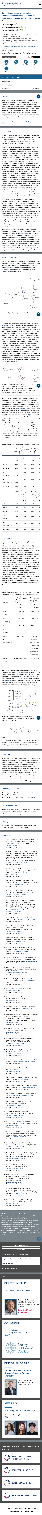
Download (32, 797)
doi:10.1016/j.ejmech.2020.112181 (15, 1168)
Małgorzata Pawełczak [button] (11, 27)
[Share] (36, 62)
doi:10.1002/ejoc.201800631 (14, 1105)
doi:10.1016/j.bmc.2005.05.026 (15, 1044)
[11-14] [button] (3, 217)
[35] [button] (24, 678)
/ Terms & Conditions (15, 1511)
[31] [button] (29, 414)
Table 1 (14, 435)
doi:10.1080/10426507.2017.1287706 (16, 973)
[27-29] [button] (33, 337)
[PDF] (6, 62)
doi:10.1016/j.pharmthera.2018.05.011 (16, 863)
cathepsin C (23, 122)
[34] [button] (34, 546)
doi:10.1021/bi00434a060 (26, 1008)
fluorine (36, 122)
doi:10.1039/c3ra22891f (30, 961)
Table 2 (14, 576)
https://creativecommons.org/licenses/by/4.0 (13, 1224)
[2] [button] (30, 143)
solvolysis (4, 123)
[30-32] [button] (36, 402)
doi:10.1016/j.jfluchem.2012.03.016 (23, 1095)
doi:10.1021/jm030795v (12, 1032)
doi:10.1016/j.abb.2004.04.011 (14, 931)
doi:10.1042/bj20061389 (18, 941)
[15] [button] (31, 226)
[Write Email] (20, 30)
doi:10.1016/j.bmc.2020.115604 (15, 1147)
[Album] (16, 62)
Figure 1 (31, 674)
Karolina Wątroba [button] (9, 25)
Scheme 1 (5, 269)
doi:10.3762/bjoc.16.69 (23, 1079)
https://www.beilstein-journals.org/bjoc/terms (13, 1220)
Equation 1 (20, 678)
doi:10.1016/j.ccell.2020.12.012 (15, 911)
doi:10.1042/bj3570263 (12, 1203)
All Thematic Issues (21, 1245)
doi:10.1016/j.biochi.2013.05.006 (19, 951)
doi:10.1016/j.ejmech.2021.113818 (15, 894)
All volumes (21, 1249)
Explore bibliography (7, 85)
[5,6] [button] (16, 175)
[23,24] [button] (15, 239)
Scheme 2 (5, 325)
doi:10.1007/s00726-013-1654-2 (20, 1194)
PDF (6, 64)
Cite (6, 71)
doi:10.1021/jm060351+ (12, 1125)
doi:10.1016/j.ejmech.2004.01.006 (15, 1158)
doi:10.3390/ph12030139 (13, 1071)
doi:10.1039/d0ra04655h (13, 990)
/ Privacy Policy (31, 1508)
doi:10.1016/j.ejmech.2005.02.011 (15, 1053)
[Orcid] (21, 27)
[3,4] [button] (24, 157)
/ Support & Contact (15, 1508)
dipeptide (30, 122)
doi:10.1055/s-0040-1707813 (27, 1087)
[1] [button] (35, 139)
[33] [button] (3, 406)
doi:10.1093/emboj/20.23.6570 (14, 845)
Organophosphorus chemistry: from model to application (18, 1259)
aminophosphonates (14, 122)
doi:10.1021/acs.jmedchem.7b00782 (25, 1061)
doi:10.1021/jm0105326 (12, 1022)
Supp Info (25, 64)
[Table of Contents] (38, 96)
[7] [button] (8, 179)
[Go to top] (39, 1239)
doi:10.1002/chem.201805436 (18, 1137)
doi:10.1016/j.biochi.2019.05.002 (27, 919)
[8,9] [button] (26, 187)
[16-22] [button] (26, 233)
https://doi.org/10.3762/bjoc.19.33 (30, 52)
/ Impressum (29, 1511)
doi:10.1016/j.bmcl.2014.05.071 (15, 1115)
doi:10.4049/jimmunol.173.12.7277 (19, 884)
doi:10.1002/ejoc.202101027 (14, 1000)
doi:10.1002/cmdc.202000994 (14, 1182)
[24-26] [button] (22, 271)
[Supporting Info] (26, 62)
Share (35, 64)
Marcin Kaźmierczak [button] (10, 30)
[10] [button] (31, 209)
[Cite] (6, 68)
